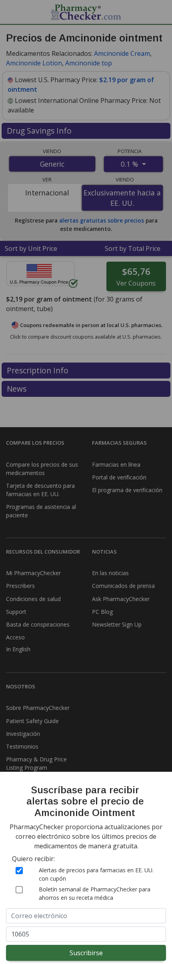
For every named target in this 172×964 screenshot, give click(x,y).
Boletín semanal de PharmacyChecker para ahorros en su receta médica (94, 893)
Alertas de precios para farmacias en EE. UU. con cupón (96, 874)
